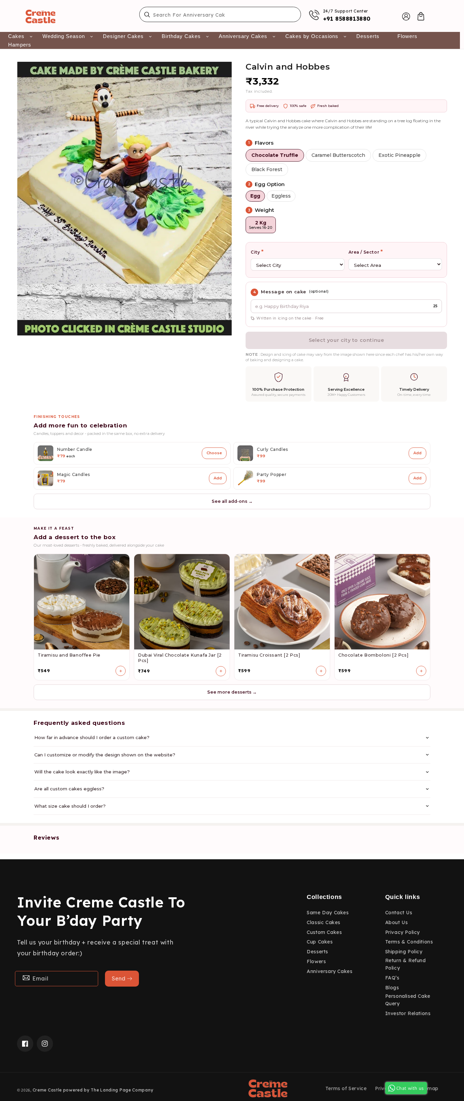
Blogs (392, 988)
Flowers (407, 36)
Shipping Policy (404, 952)
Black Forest (266, 169)
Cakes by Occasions (311, 36)
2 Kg (260, 225)
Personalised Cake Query (407, 1000)
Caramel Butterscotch (338, 155)
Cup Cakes (320, 942)
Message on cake (283, 291)
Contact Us (398, 913)
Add (417, 453)
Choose (214, 453)
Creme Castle (47, 1090)
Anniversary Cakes (243, 36)
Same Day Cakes (328, 913)
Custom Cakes (324, 932)
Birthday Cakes (181, 36)
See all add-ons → (232, 501)
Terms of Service (346, 1088)
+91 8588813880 (347, 18)
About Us (396, 922)
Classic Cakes (323, 922)
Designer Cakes (123, 36)
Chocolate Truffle (274, 155)
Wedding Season (63, 36)
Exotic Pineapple (399, 155)
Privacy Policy (402, 932)
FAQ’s (392, 978)
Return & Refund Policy (405, 964)
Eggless (281, 196)
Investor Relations (408, 1013)
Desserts (367, 36)
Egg (255, 196)
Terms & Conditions (409, 942)
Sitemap (428, 1088)
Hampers (19, 45)
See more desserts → (232, 692)
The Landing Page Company (122, 1090)
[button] (420, 16)
